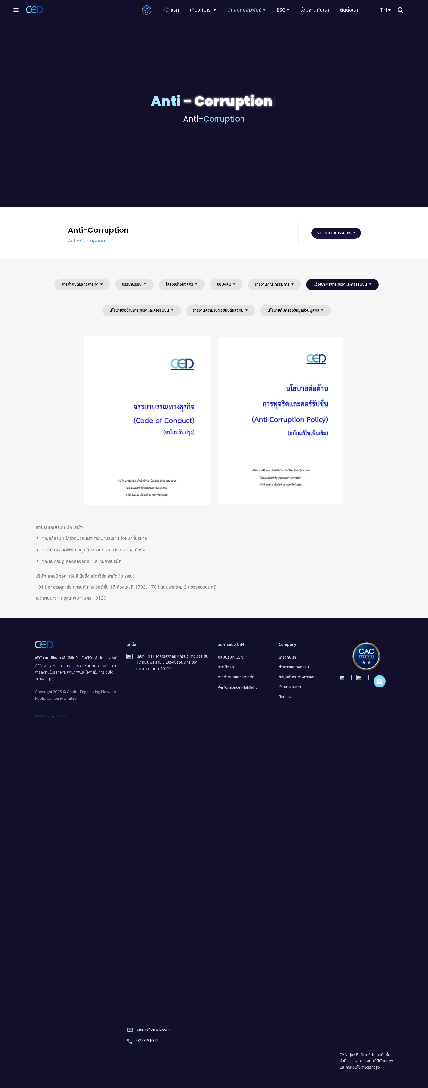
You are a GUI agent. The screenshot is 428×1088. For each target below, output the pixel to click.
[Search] (400, 10)
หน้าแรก (170, 10)
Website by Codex (51, 716)
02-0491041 (147, 1040)
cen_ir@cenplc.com (153, 1029)
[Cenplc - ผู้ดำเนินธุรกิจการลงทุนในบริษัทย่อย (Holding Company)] (34, 10)
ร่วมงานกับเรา (314, 10)
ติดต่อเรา (349, 10)
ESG (281, 10)
